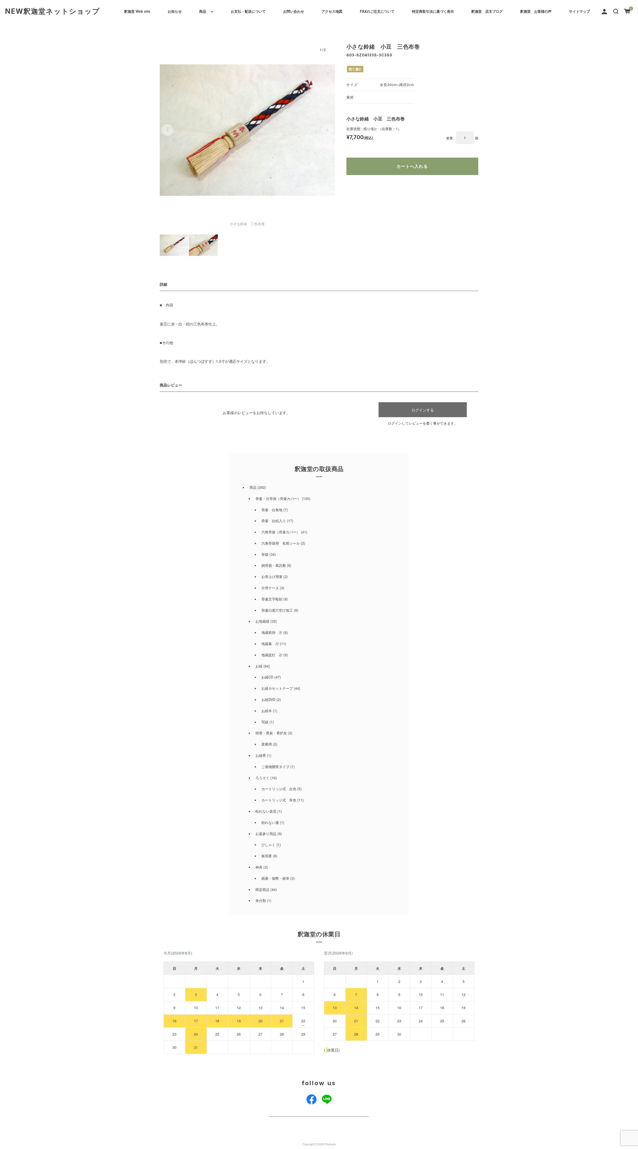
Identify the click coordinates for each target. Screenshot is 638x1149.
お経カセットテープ (277, 688)
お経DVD (268, 699)
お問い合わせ (293, 11)
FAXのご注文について (377, 11)
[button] (616, 10)
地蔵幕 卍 (270, 643)
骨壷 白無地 (271, 509)
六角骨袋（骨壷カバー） (280, 531)
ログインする (422, 409)
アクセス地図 (331, 11)
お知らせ (175, 11)
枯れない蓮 (270, 822)
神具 (258, 866)
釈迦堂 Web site (137, 11)
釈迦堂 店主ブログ (487, 11)
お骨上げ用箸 (271, 576)
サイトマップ (579, 11)
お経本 (266, 710)
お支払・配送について (248, 11)
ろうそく (262, 777)
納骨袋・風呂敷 (273, 565)
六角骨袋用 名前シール (280, 543)
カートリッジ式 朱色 (278, 799)
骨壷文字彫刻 (271, 598)
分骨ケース (270, 587)
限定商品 (262, 889)
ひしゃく (268, 844)
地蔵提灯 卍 (271, 654)
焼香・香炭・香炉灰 (271, 732)
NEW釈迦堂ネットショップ (52, 11)
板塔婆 (266, 855)
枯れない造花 (265, 811)
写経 (264, 721)
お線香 (260, 755)
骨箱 (264, 554)
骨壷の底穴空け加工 (277, 610)
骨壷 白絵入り (273, 520)
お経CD (267, 676)
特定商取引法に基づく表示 (433, 11)
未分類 (260, 900)
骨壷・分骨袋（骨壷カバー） (278, 498)
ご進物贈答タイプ (275, 766)
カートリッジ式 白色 (278, 788)
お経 (258, 666)
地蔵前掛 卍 (271, 632)
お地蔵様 (262, 621)
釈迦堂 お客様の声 (536, 11)
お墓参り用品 (265, 833)
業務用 (266, 744)
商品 (202, 11)
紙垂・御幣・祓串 (275, 878)
